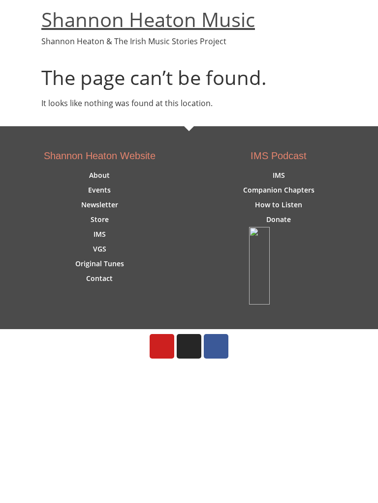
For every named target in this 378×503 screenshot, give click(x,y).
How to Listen (278, 204)
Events (99, 190)
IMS (100, 234)
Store (100, 219)
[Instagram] (189, 346)
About (99, 175)
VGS (99, 248)
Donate (278, 219)
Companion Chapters (279, 190)
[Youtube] (162, 346)
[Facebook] (216, 346)
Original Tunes (99, 263)
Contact (99, 278)
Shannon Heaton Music (148, 19)
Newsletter (99, 204)
